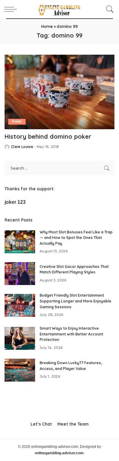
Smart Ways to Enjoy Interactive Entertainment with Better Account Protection (71, 334)
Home (47, 26)
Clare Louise (22, 146)
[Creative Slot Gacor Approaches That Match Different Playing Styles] (20, 273)
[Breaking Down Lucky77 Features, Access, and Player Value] (20, 370)
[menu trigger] (12, 9)
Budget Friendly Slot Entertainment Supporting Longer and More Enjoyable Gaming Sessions (75, 301)
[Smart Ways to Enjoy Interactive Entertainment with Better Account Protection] (20, 338)
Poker (17, 121)
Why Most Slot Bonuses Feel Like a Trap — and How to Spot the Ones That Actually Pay (76, 238)
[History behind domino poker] (59, 92)
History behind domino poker (48, 136)
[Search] (108, 9)
